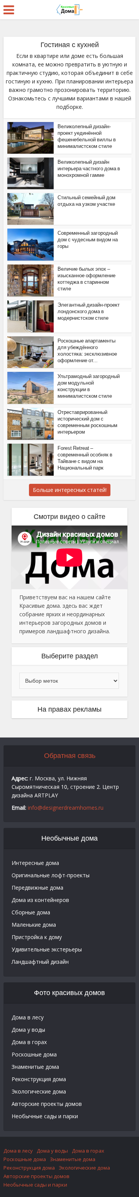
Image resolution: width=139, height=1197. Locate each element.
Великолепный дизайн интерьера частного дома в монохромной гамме (89, 168)
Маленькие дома (34, 924)
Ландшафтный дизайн (40, 961)
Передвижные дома (37, 887)
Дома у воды (28, 1029)
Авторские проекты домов (47, 1103)
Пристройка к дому (37, 937)
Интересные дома (35, 862)
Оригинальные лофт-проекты (51, 875)
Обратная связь (69, 756)
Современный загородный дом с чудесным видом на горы (88, 239)
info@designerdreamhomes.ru (65, 807)
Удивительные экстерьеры (47, 949)
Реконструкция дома (39, 1079)
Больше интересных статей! (70, 489)
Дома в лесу (28, 1017)
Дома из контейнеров (40, 900)
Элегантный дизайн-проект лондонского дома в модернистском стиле (89, 311)
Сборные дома (31, 912)
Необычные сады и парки (45, 1116)
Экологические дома (39, 1091)
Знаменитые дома (35, 1066)
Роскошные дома (34, 1054)
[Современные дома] (69, 9)
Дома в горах (29, 1042)
